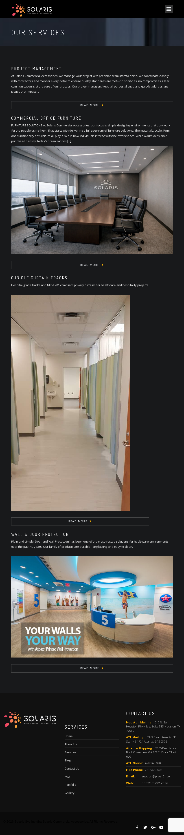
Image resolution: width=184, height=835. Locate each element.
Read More (89, 105)
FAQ (67, 776)
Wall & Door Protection (40, 534)
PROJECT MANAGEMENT (36, 68)
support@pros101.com (157, 776)
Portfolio (70, 785)
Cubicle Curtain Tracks (39, 277)
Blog (67, 760)
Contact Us (72, 768)
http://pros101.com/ (155, 783)
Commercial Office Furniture (46, 118)
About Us (71, 744)
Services (70, 752)
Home (69, 736)
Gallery (69, 793)
